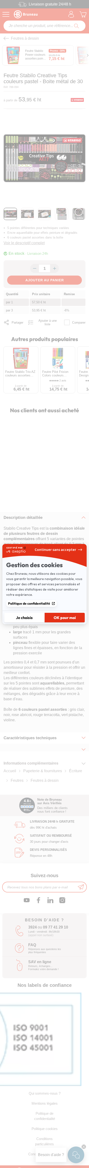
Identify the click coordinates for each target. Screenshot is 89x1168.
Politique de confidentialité (29, 603)
